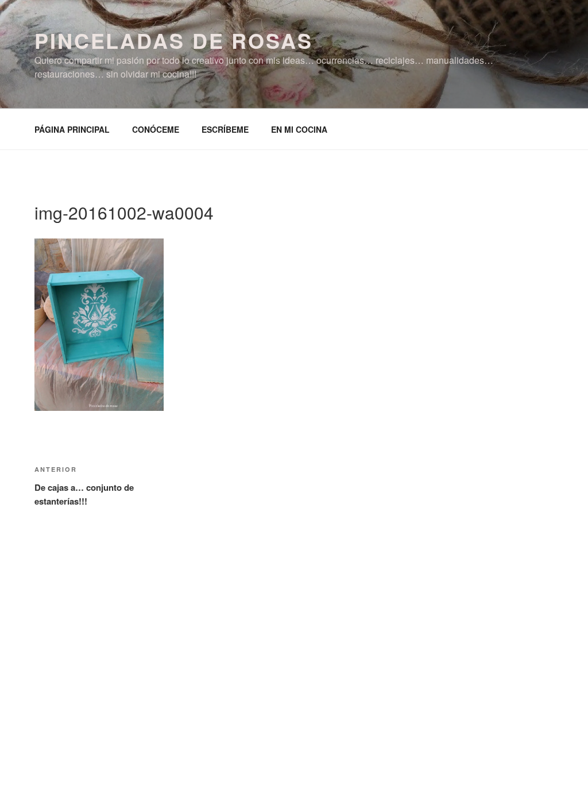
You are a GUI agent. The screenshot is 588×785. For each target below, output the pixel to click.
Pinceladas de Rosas (173, 40)
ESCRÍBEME (225, 129)
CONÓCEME (155, 129)
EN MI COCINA (299, 129)
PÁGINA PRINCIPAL (72, 129)
